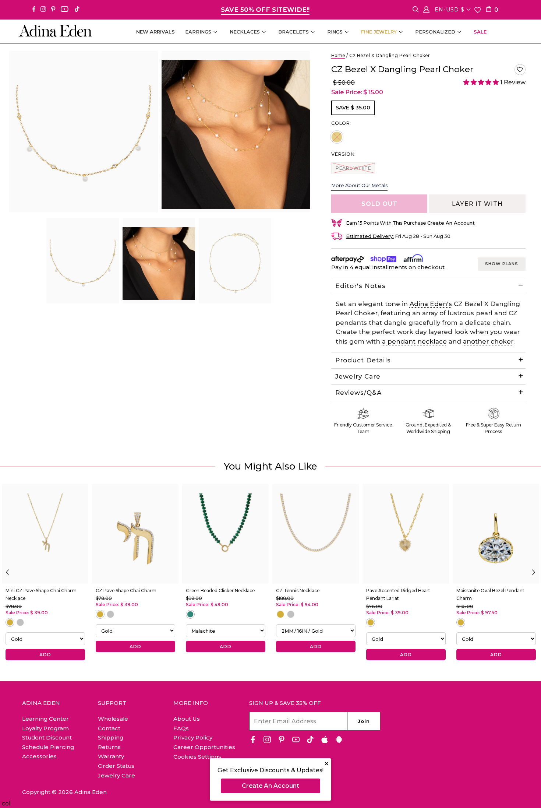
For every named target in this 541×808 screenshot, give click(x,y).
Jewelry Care (358, 376)
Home (338, 55)
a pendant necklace (414, 341)
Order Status (116, 765)
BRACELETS (293, 32)
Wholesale (113, 718)
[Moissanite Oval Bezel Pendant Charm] (496, 534)
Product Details (363, 360)
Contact (109, 728)
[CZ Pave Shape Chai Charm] (135, 534)
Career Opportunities (204, 747)
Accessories (39, 756)
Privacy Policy (192, 737)
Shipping (110, 737)
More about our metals (359, 185)
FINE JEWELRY (379, 32)
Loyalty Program (45, 728)
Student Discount (47, 737)
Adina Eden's (431, 304)
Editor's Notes (360, 285)
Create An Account (270, 785)
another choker (488, 341)
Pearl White (353, 168)
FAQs (181, 728)
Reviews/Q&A (358, 392)
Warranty (111, 756)
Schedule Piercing (48, 747)
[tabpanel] (83, 260)
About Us (186, 718)
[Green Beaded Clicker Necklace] (225, 534)
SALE (480, 32)
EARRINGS (198, 32)
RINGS (335, 32)
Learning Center (45, 718)
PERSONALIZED (435, 32)
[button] (520, 69)
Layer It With (477, 203)
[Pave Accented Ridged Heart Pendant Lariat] (406, 534)
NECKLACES (245, 32)
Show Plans (501, 263)
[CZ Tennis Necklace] (315, 534)
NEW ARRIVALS (155, 32)
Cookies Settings (197, 756)
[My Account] (426, 10)
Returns (109, 747)
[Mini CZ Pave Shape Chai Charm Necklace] (45, 534)
